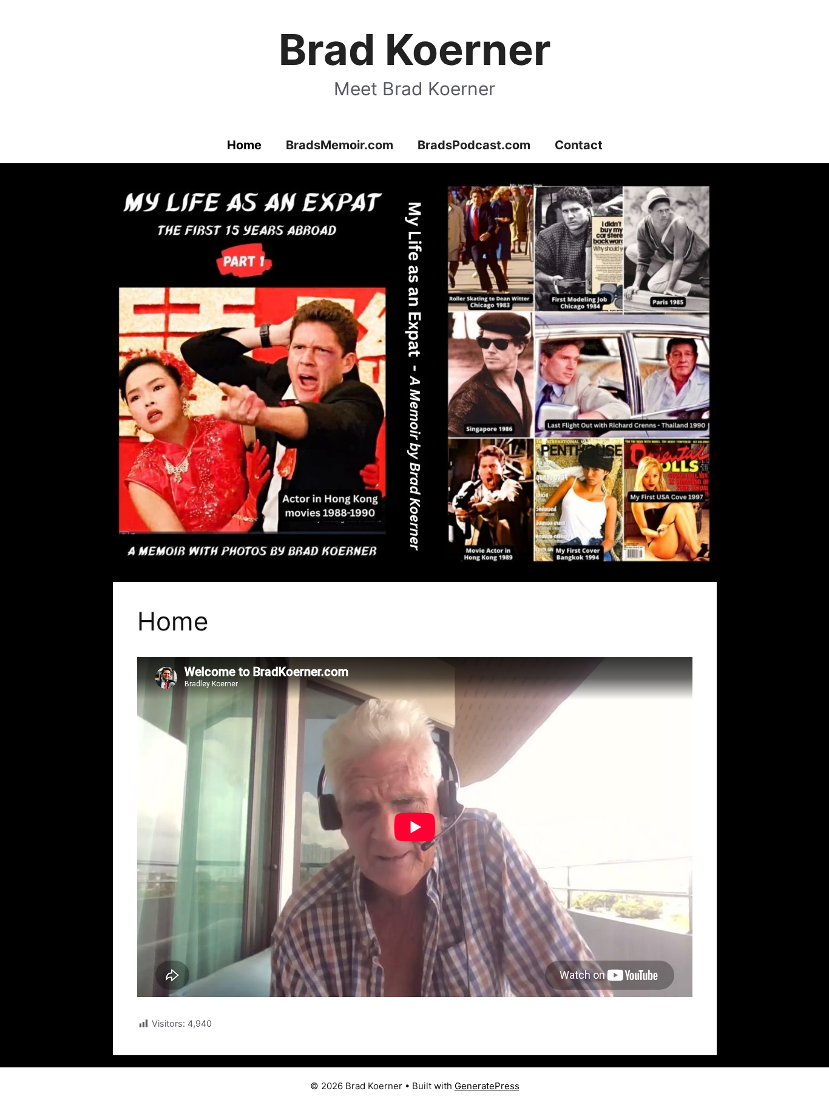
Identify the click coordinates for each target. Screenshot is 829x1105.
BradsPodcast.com (474, 145)
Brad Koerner (415, 49)
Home (244, 145)
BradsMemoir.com (339, 145)
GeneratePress (487, 1086)
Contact (579, 145)
